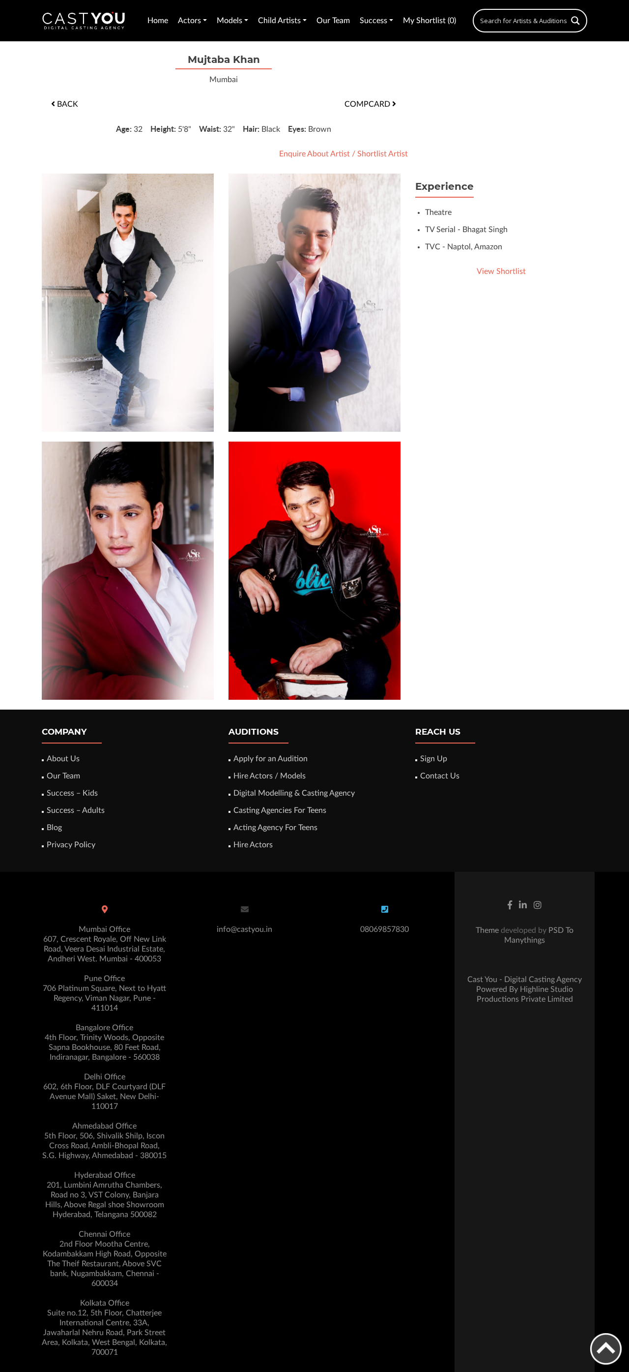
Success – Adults (76, 810)
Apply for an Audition (270, 759)
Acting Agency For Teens (275, 828)
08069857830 (384, 929)
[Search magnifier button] (575, 21)
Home (157, 21)
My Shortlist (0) (429, 21)
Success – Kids (72, 793)
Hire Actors (253, 845)
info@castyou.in (244, 929)
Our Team (333, 21)
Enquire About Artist (314, 154)
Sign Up (433, 759)
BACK (66, 104)
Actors (189, 21)
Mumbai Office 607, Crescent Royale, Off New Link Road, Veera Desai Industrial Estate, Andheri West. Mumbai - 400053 (104, 944)
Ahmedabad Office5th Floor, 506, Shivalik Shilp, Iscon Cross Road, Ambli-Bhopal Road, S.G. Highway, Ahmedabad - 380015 (104, 1141)
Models (229, 21)
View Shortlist (501, 271)
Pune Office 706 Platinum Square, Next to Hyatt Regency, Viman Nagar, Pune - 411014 (104, 993)
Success (373, 21)
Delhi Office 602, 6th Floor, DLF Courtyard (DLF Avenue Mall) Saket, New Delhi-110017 (104, 1091)
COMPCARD (368, 104)
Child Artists (279, 21)
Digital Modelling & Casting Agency (294, 793)
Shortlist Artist (382, 154)
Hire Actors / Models (269, 776)
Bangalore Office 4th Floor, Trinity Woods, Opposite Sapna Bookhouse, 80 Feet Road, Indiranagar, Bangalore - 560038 (104, 1042)
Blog (54, 828)
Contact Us (439, 776)
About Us (63, 759)
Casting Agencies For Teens (279, 810)
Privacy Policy (71, 845)
